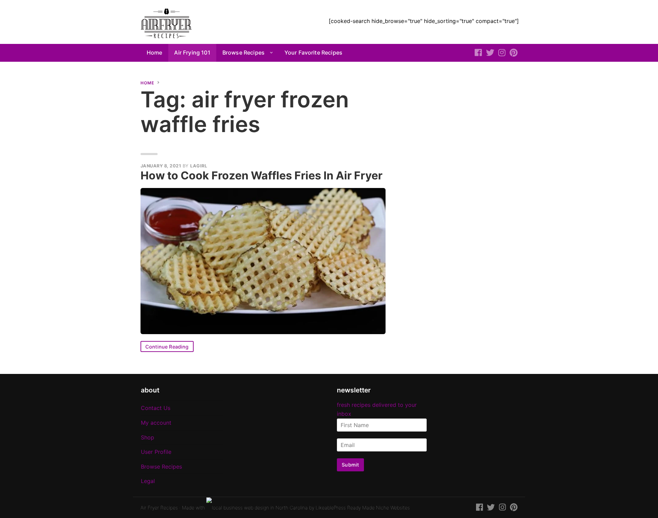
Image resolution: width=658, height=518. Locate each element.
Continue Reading (167, 347)
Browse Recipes (243, 52)
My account (156, 422)
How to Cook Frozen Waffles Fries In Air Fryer (261, 175)
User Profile (156, 451)
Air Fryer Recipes (159, 507)
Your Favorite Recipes (313, 52)
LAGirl (198, 165)
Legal (148, 481)
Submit (350, 465)
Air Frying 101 (192, 52)
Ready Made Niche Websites (378, 507)
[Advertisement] (460, 121)
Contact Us (155, 407)
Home (154, 52)
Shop (147, 437)
